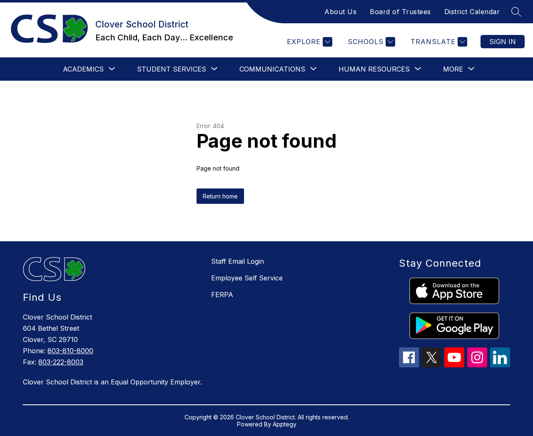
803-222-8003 (60, 362)
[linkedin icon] (500, 365)
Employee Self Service (247, 278)
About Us (340, 11)
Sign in (502, 41)
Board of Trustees (400, 11)
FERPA (222, 294)
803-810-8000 (70, 351)
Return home (220, 196)
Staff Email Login (237, 261)
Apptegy (284, 424)
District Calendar (472, 11)
